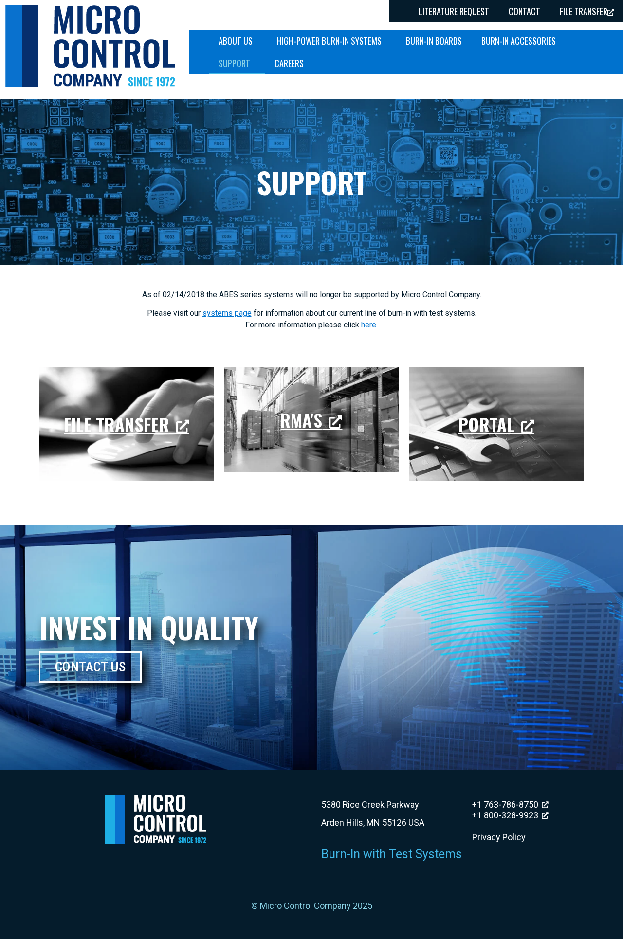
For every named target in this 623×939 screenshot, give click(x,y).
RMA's (301, 420)
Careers (289, 63)
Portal (486, 424)
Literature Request (454, 11)
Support (234, 63)
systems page (227, 313)
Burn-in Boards (434, 41)
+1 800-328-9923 (505, 815)
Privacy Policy (499, 837)
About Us (236, 41)
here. (369, 324)
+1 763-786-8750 (505, 804)
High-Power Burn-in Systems (329, 41)
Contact (524, 11)
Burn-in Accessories (518, 41)
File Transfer (116, 424)
